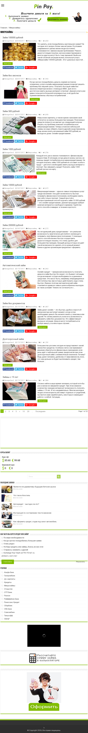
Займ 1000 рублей (12, 149)
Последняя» (41, 411)
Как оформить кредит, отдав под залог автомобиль (35, 521)
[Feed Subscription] (87, 32)
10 (24, 411)
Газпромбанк (9, 576)
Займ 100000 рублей (13, 37)
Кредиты (8, 582)
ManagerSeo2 (9, 41)
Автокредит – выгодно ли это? (26, 504)
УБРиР (7, 619)
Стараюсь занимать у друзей (15, 550)
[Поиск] (59, 476)
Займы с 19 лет (10, 377)
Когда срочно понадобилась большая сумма (22, 541)
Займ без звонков (12, 75)
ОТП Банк (8, 592)
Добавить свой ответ (9, 556)
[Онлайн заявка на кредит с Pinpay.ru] (44, 5)
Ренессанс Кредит (11, 602)
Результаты (80, 562)
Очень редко (8, 544)
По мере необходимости (13, 538)
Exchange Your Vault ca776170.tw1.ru (18, 553)
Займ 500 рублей (11, 111)
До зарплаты (9, 579)
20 (28, 411)
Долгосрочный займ (13, 339)
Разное (7, 596)
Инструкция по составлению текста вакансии (32, 513)
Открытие (8, 589)
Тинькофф (8, 615)
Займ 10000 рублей (12, 185)
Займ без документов (14, 303)
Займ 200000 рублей (13, 225)
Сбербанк (8, 605)
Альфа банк (9, 572)
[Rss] (44, 727)
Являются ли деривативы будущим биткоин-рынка (34, 487)
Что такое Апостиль (21, 495)
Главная (3, 28)
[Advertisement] (18, 433)
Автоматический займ (14, 265)
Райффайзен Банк (11, 599)
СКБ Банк (8, 609)
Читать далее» (7, 63)
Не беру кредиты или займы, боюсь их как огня (23, 547)
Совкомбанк (9, 612)
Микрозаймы (32, 41)
